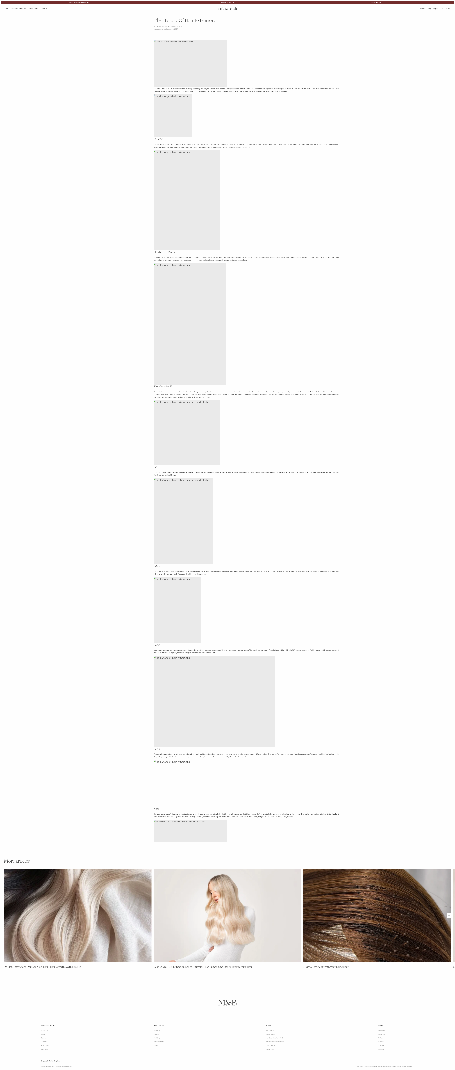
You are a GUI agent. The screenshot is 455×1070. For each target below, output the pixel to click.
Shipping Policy (390, 1066)
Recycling (157, 1030)
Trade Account (270, 1034)
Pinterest (381, 1041)
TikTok (380, 1038)
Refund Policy (400, 1066)
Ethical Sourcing (159, 1041)
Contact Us (44, 1030)
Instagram (381, 1034)
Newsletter (381, 1030)
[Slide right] (449, 915)
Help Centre (269, 1030)
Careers (156, 1045)
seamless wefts (303, 814)
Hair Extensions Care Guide (274, 1038)
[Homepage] (227, 8)
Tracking (44, 1041)
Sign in (435, 8)
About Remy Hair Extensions (275, 1041)
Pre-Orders (45, 1045)
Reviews (156, 1034)
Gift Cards (44, 1049)
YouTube (381, 1045)
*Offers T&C (410, 1066)
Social (381, 1025)
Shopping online (48, 1025)
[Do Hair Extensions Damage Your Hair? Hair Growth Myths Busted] (78, 915)
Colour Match (270, 1049)
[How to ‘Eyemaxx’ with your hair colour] (377, 915)
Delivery (43, 1034)
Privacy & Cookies (363, 1066)
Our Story (157, 1038)
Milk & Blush (159, 1025)
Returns (43, 1038)
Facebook (381, 1049)
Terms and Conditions (377, 1066)
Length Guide (270, 1045)
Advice (269, 1025)
